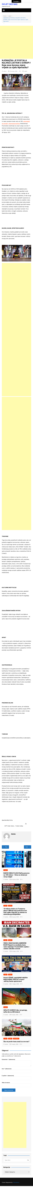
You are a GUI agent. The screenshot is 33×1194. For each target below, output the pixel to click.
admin (5, 71)
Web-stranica (6, 1082)
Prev (6, 847)
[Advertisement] (16, 42)
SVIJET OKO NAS (9, 4)
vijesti (25, 71)
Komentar (8, 1059)
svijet (5, 905)
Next (26, 847)
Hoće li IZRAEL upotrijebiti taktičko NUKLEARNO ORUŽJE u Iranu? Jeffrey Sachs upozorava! (15, 979)
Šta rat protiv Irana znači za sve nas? (16, 1041)
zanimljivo (16, 1038)
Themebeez (16, 1182)
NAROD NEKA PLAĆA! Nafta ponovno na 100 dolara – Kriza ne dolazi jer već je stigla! (16, 875)
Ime (6, 1068)
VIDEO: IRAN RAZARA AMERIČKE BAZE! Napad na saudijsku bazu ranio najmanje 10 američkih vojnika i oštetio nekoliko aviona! (16, 946)
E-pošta (8, 1075)
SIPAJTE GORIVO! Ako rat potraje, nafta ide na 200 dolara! (15, 1011)
